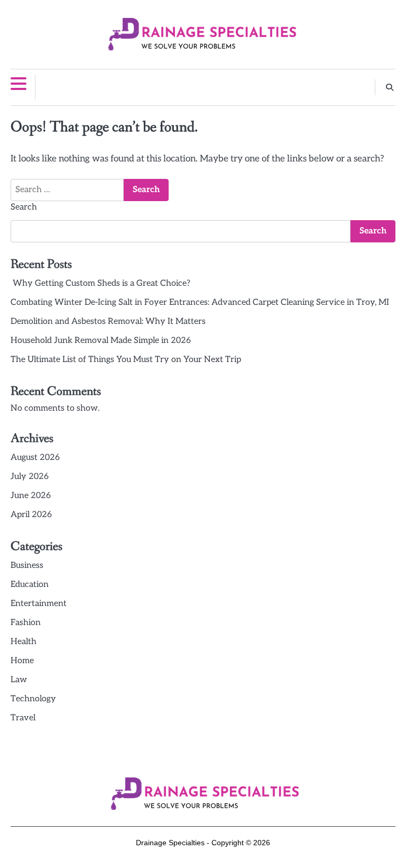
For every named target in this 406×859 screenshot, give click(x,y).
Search (24, 207)
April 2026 (31, 515)
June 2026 (31, 496)
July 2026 (30, 477)
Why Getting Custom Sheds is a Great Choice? (100, 283)
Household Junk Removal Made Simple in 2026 (101, 341)
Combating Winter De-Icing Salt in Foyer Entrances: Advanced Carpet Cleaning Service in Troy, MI (200, 302)
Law (19, 680)
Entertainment (39, 604)
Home (22, 661)
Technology (33, 699)
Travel (23, 718)
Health (23, 642)
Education (30, 585)
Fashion (26, 623)
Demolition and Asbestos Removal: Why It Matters (108, 322)
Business (27, 565)
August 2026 (35, 458)
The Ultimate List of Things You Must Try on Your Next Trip (126, 360)
